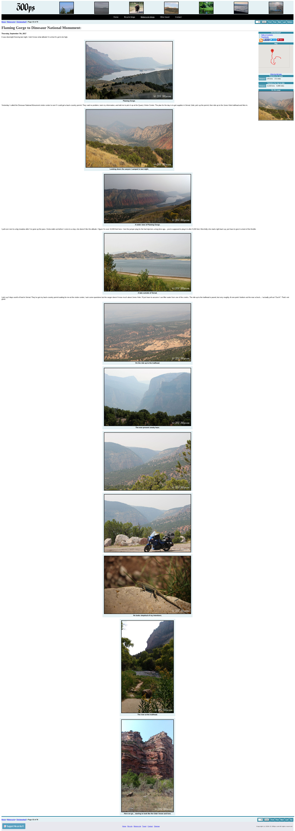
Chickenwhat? (21, 22)
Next (279, 22)
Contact (178, 17)
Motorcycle (11, 22)
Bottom (290, 22)
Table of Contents (267, 35)
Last (284, 22)
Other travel (165, 17)
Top (291, 820)
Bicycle (129, 826)
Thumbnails (265, 37)
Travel (144, 826)
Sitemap (157, 826)
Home (116, 17)
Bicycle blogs (129, 17)
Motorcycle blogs (148, 17)
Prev (274, 22)
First (269, 22)
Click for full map (276, 74)
